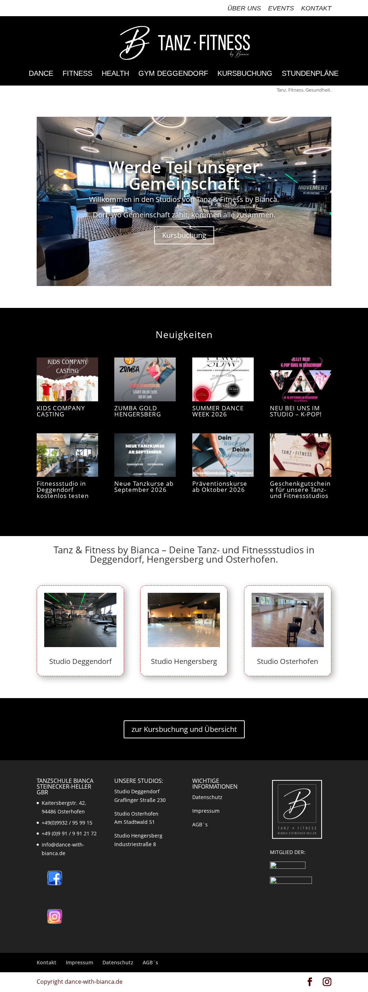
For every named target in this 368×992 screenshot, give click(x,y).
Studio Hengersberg (184, 661)
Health (115, 74)
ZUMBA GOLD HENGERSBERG (137, 411)
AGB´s (200, 824)
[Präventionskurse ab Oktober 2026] (223, 455)
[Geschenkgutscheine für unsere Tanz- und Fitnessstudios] (300, 455)
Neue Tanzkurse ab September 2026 (144, 486)
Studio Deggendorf (80, 661)
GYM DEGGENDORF (173, 74)
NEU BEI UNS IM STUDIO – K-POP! (296, 411)
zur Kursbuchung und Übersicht (184, 729)
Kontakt (316, 8)
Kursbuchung (244, 74)
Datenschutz (207, 797)
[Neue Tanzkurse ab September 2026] (145, 455)
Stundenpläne (310, 74)
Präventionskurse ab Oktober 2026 (219, 486)
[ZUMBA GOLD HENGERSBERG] (145, 379)
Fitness (77, 74)
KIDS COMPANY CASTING (61, 411)
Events (281, 8)
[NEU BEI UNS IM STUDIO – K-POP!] (300, 379)
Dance (41, 74)
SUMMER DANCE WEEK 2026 (218, 411)
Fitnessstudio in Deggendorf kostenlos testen (63, 489)
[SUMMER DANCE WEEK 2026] (223, 379)
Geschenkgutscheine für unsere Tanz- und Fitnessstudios (300, 489)
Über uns (244, 8)
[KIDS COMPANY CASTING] (67, 379)
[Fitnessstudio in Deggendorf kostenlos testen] (67, 455)
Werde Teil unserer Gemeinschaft (184, 175)
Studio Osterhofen (287, 661)
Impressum (206, 810)
